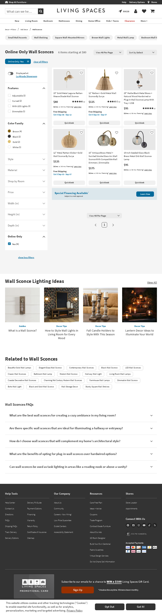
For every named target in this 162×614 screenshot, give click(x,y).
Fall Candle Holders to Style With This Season (100, 332)
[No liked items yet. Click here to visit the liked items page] (144, 11)
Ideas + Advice (95, 508)
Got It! (140, 606)
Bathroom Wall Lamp (43, 374)
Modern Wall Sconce (68, 374)
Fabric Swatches (96, 549)
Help (124, 2)
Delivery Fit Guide (34, 502)
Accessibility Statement (63, 532)
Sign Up (77, 589)
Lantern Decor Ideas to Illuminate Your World (139, 332)
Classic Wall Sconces (17, 374)
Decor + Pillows (10, 29)
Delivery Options (137, 2)
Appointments (131, 508)
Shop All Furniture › (17, 2)
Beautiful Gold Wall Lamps (19, 367)
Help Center (10, 502)
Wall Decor (24, 29)
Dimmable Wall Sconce (127, 380)
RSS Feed (155, 525)
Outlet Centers (60, 526)
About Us (57, 502)
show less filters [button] (26, 257)
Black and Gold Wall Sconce (41, 386)
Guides (22, 326)
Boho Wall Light (14, 386)
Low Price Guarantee (62, 520)
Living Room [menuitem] (31, 20)
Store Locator (131, 502)
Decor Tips (61, 326)
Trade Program (96, 520)
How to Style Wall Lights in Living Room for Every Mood (61, 334)
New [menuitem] (17, 20)
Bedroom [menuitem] (48, 20)
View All (152, 282)
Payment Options (34, 508)
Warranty (31, 520)
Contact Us (9, 508)
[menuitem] (152, 11)
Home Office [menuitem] (94, 20)
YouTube (144, 525)
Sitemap (30, 538)
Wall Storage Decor (69, 386)
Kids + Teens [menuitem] (112, 20)
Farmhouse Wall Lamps (99, 380)
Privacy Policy (74, 610)
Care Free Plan (96, 502)
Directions (9, 514)
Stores (154, 2)
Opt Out (109, 606)
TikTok (149, 525)
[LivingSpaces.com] (81, 10)
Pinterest (128, 525)
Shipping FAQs (11, 526)
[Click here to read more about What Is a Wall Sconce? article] (22, 305)
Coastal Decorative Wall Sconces (22, 380)
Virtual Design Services (99, 555)
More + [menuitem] (144, 20)
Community (59, 508)
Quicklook (69, 123)
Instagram (138, 525)
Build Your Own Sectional (100, 544)
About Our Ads (96, 532)
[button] (78, 101)
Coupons (93, 514)
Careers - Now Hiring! (63, 514)
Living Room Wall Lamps (120, 374)
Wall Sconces (37, 29)
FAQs (7, 520)
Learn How (77, 107)
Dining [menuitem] (79, 20)
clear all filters (41, 62)
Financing (31, 514)
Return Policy (32, 526)
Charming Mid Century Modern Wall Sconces (63, 380)
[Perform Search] (40, 11)
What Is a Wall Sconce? (22, 330)
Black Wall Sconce (109, 367)
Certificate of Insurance (36, 532)
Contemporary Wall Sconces (81, 367)
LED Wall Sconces (133, 367)
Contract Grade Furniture (100, 526)
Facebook (133, 525)
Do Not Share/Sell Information (102, 561)
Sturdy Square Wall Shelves (97, 386)
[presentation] (108, 52)
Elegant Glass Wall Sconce (50, 367)
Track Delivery (11, 532)
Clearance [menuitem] (130, 20)
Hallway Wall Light (93, 374)
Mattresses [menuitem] (64, 20)
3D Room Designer (97, 538)
